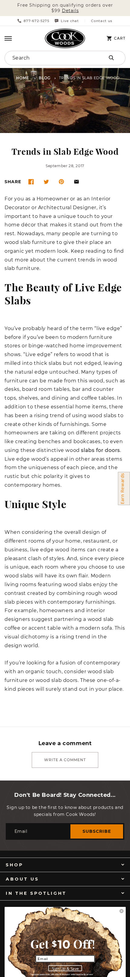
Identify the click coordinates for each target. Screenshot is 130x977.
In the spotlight (36, 893)
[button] (8, 38)
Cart (119, 38)
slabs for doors (100, 450)
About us (22, 879)
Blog (44, 78)
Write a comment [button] (65, 760)
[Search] (111, 57)
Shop (14, 865)
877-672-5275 (36, 21)
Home (22, 78)
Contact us (101, 21)
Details (70, 10)
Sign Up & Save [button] (65, 968)
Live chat (70, 21)
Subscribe (97, 831)
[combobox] (47, 58)
